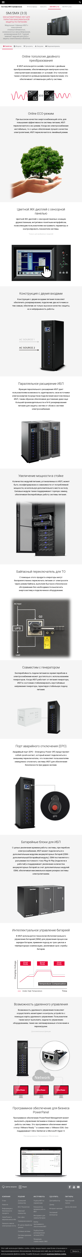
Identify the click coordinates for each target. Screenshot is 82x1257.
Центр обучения (71, 1207)
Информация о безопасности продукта (7, 1211)
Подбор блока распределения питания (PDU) (39, 1233)
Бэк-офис (21, 1217)
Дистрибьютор (54, 1200)
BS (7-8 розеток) (23, 1207)
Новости (5, 1204)
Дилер (51, 1204)
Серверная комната (25, 1221)
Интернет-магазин (55, 1208)
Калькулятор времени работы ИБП (39, 1209)
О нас (4, 1200)
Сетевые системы (24, 1231)
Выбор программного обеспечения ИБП (40, 1224)
